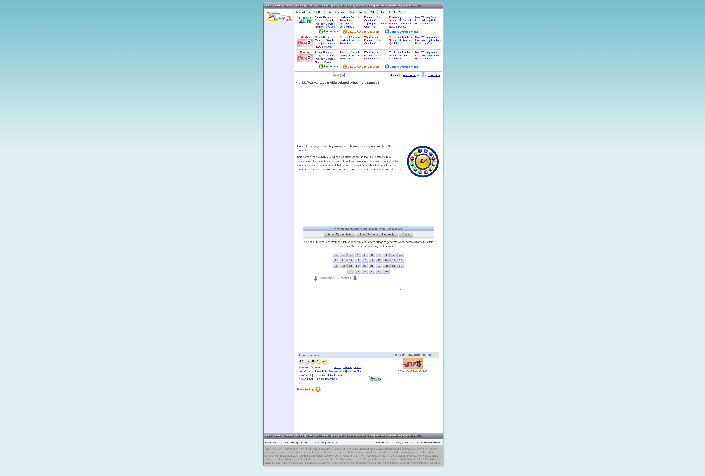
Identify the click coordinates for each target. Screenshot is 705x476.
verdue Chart (372, 20)
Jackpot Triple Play (358, 12)
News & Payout (306, 379)
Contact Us (332, 442)
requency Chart (373, 17)
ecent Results (323, 17)
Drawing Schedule (355, 5)
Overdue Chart (354, 371)
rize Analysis (396, 17)
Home (269, 5)
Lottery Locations (377, 5)
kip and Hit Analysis (400, 20)
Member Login (396, 5)
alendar (319, 20)
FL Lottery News (304, 5)
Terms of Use (318, 442)
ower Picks (346, 20)
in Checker (346, 23)
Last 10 (337, 367)
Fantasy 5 (340, 12)
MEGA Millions (316, 12)
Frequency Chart (337, 371)
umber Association (400, 23)
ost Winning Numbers (427, 37)
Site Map (305, 442)
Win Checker (305, 375)
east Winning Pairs (426, 20)
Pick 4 (382, 12)
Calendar (347, 367)
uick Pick (370, 26)
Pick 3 (392, 12)
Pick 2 (401, 12)
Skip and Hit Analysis (326, 379)
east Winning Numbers (428, 40)
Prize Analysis (335, 375)
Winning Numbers (284, 5)
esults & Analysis (325, 27)
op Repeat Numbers (375, 23)
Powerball (300, 12)
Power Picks (321, 371)
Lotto (329, 12)
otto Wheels (347, 26)
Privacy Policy (291, 442)
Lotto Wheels (319, 375)
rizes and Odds (424, 23)
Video (341, 5)
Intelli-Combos (306, 371)
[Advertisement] (279, 76)
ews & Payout (397, 26)
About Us (277, 442)
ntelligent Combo (350, 17)
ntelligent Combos (325, 23)
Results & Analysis (325, 5)
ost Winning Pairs (425, 17)
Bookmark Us (413, 5)
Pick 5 (373, 12)
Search (330, 20)
